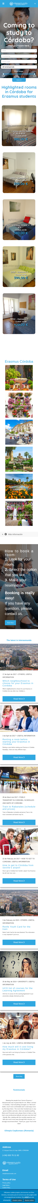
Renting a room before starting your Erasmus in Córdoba (16, 741)
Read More (18, 699)
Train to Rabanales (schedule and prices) (19, 807)
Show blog (19, 1076)
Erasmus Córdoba (19, 361)
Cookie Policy (6, 1187)
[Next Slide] (19, 1135)
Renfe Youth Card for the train (16, 928)
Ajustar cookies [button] (29, 1200)
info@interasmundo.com (9, 1173)
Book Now (10, 622)
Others (21, 674)
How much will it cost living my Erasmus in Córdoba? (18, 1048)
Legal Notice (5, 1185)
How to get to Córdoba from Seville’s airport (18, 866)
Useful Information (26, 736)
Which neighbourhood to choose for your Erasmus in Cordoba (18, 683)
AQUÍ (26, 1197)
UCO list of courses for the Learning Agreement (18, 989)
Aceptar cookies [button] (17, 1200)
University (22, 982)
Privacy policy (6, 1183)
